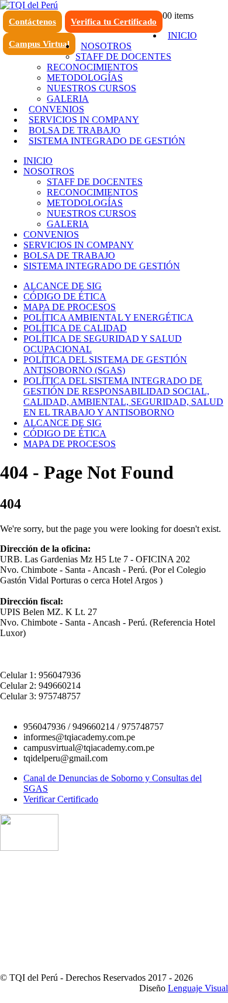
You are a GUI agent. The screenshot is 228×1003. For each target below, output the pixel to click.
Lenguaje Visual (198, 988)
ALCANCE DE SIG (62, 286)
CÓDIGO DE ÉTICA (64, 296)
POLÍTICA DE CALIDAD (75, 328)
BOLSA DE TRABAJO (74, 130)
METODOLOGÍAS (85, 78)
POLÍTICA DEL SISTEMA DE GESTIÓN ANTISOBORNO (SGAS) (105, 365)
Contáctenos (32, 21)
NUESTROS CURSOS (91, 88)
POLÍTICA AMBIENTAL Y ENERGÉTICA (108, 317)
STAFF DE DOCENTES (123, 56)
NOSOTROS (106, 46)
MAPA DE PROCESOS (69, 307)
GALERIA (68, 224)
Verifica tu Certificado (114, 21)
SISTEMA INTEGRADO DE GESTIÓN (107, 141)
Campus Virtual (39, 44)
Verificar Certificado (60, 799)
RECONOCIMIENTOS (92, 67)
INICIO (182, 35)
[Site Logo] (29, 5)
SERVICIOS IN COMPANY (84, 120)
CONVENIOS (56, 109)
